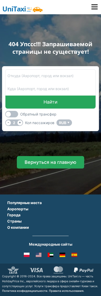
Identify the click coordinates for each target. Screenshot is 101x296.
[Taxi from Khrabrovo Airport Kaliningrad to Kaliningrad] (38, 256)
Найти (50, 102)
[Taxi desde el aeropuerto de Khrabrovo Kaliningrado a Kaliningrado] (74, 256)
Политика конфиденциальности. (25, 291)
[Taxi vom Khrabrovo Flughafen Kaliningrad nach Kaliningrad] (62, 256)
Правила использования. (66, 291)
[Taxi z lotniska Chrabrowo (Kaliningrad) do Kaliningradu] (27, 256)
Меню (94, 7)
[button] (50, 162)
